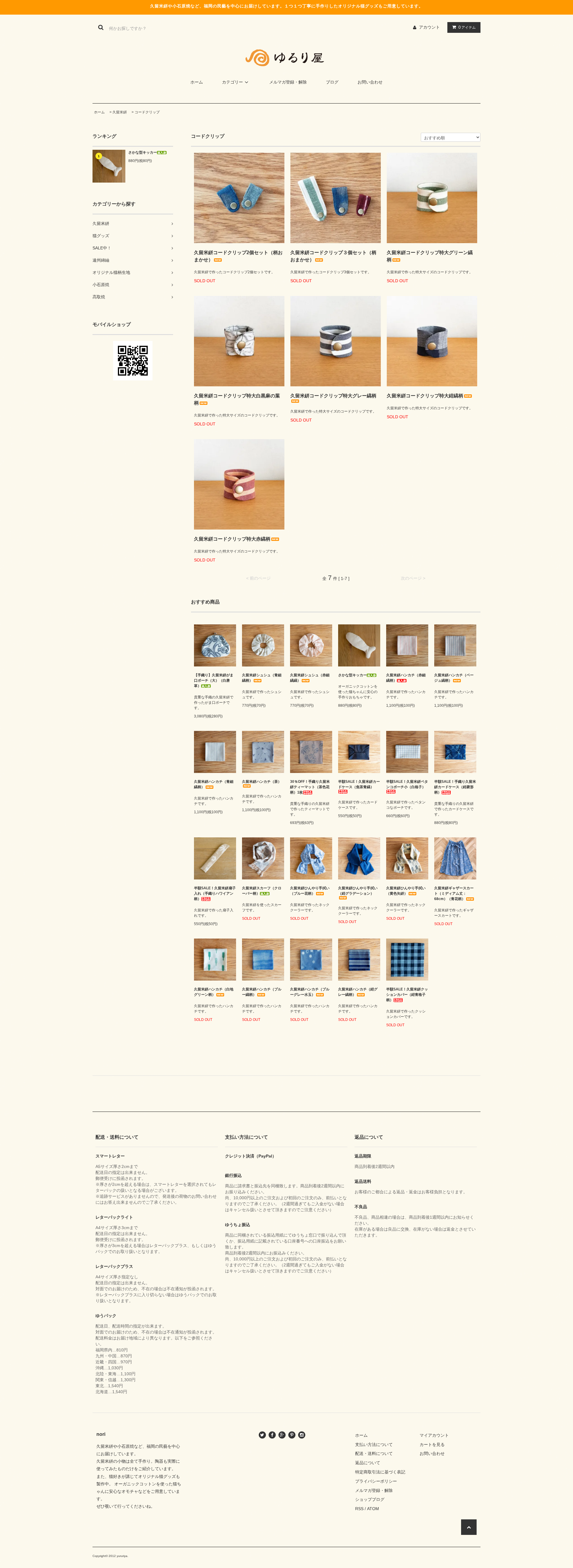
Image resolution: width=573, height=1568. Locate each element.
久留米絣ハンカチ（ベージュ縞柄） (454, 678)
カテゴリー (232, 82)
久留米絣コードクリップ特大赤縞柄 (232, 538)
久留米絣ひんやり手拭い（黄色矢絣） (406, 891)
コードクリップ (147, 112)
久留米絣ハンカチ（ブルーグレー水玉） (309, 992)
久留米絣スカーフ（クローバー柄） (261, 891)
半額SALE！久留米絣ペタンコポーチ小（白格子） (407, 784)
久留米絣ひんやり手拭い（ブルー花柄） (309, 891)
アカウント (429, 27)
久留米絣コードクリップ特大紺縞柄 (425, 395)
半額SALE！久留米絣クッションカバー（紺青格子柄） (407, 994)
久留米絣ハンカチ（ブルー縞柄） (261, 992)
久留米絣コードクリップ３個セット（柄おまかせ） (333, 256)
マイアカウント (434, 1435)
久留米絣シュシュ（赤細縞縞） (309, 678)
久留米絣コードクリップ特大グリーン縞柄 (430, 256)
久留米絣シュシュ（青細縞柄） (261, 678)
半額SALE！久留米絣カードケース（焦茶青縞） (359, 784)
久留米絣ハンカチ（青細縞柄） (213, 784)
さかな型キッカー (142, 152)
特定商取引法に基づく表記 (380, 1472)
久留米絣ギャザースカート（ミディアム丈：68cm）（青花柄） (454, 893)
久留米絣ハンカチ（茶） (261, 782)
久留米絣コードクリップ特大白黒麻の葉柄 (237, 399)
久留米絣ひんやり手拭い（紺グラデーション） (358, 891)
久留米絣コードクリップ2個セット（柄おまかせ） (238, 256)
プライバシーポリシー (376, 1481)
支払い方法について (374, 1444)
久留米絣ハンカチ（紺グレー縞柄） (358, 992)
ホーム (196, 82)
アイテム (467, 27)
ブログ (332, 82)
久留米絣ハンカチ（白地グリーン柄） (213, 992)
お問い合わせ (370, 82)
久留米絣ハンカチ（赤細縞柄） (406, 678)
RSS (359, 1508)
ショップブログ (369, 1499)
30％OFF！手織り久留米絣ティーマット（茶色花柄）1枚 (310, 787)
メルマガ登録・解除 (288, 82)
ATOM (373, 1508)
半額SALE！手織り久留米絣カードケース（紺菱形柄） (455, 787)
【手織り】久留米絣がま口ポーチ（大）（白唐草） (213, 680)
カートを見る (432, 1444)
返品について (367, 1462)
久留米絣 (120, 112)
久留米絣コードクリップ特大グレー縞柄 (333, 395)
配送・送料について (374, 1453)
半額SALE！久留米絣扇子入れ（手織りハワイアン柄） (215, 893)
